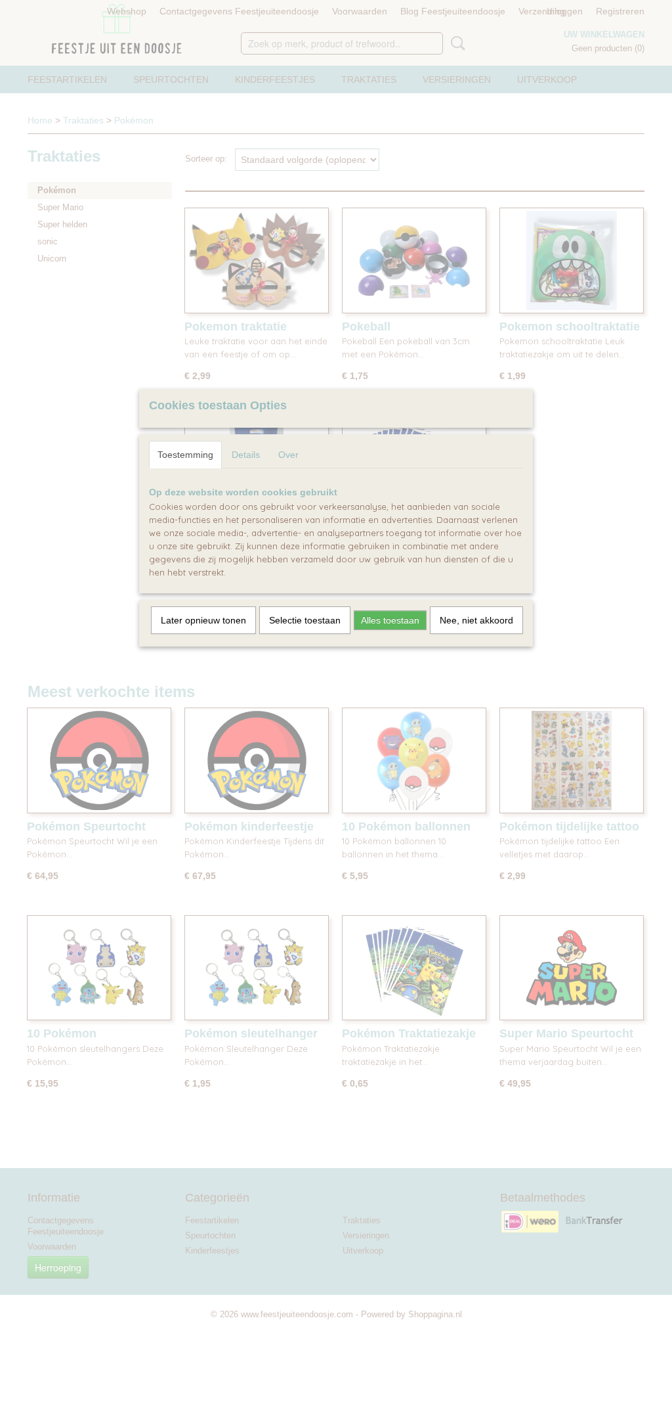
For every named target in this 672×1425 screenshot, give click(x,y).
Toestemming (185, 454)
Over (288, 454)
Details (246, 454)
